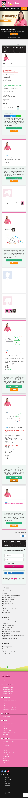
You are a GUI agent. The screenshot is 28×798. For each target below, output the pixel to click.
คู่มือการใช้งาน (8, 792)
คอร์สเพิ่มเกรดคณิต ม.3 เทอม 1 (9, 707)
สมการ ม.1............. (7, 623)
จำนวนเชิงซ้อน (6, 756)
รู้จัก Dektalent (8, 779)
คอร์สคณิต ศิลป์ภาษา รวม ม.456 (9, 728)
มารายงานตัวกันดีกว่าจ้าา (8, 650)
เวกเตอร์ (5, 758)
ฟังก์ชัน (4, 743)
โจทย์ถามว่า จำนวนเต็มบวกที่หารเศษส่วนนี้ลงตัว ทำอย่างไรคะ (14, 609)
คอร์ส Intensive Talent (7, 730)
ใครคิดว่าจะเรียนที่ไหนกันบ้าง (9, 651)
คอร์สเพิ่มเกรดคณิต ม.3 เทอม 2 (9, 709)
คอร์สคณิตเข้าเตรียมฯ (7, 693)
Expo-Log (5, 749)
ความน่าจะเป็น (6, 745)
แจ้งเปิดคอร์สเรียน (7, 653)
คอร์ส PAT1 (5, 734)
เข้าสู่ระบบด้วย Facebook (15, 573)
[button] (2, 18)
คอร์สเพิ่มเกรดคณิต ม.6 (8, 727)
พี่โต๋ (6, 60)
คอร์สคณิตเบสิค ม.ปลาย (8, 681)
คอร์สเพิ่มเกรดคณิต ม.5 (8, 725)
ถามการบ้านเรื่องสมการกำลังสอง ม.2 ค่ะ (11, 631)
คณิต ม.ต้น (10, 128)
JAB (7, 279)
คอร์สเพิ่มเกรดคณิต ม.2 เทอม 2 (9, 705)
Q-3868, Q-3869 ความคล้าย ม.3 (20, 44)
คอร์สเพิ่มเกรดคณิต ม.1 (8, 687)
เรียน (7, 587)
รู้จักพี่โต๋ (6, 781)
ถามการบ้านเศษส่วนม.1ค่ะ (8, 599)
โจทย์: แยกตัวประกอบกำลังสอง (9, 605)
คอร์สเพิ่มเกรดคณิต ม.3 (8, 691)
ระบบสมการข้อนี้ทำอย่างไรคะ (9, 607)
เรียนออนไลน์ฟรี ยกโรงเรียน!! (9, 648)
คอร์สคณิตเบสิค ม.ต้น (7, 679)
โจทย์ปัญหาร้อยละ (7, 629)
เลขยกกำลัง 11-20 (7, 601)
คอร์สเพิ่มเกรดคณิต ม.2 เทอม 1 (9, 704)
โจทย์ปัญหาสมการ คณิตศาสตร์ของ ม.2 (11, 595)
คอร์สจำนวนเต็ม (6, 716)
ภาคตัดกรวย (5, 747)
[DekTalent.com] (3, 3)
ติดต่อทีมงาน (7, 789)
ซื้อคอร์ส (24, 8)
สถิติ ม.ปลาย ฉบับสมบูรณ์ (8, 752)
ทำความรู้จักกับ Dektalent (15, 37)
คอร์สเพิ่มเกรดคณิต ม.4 (8, 723)
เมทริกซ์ (4, 762)
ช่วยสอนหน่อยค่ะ (7, 633)
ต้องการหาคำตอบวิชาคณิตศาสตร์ (10, 638)
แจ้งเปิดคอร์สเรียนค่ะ (7, 646)
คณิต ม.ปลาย (18, 128)
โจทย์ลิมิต (5, 593)
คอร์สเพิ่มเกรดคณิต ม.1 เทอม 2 (9, 702)
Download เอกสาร (8, 785)
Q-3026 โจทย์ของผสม (7, 627)
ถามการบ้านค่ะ (6, 612)
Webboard (11, 44)
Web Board (7, 790)
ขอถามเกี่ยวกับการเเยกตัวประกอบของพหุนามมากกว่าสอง (14, 636)
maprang (7, 305)
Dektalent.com (5, 44)
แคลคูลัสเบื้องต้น (6, 754)
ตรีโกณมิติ (5, 750)
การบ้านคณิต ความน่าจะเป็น (9, 597)
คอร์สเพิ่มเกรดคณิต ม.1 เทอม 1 (9, 700)
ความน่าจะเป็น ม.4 (7, 619)
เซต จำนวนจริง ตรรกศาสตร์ (9, 741)
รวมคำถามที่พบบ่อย (9, 787)
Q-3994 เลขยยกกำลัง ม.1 (8, 625)
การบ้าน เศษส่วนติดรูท (8, 603)
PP (7, 197)
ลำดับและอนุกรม (6, 760)
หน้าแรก (7, 777)
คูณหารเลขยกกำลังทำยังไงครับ (9, 621)
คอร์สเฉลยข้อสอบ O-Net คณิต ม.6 (10, 732)
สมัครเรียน (14, 34)
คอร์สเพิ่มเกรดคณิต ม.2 (8, 689)
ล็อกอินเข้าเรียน (15, 8)
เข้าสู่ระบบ (14, 566)
